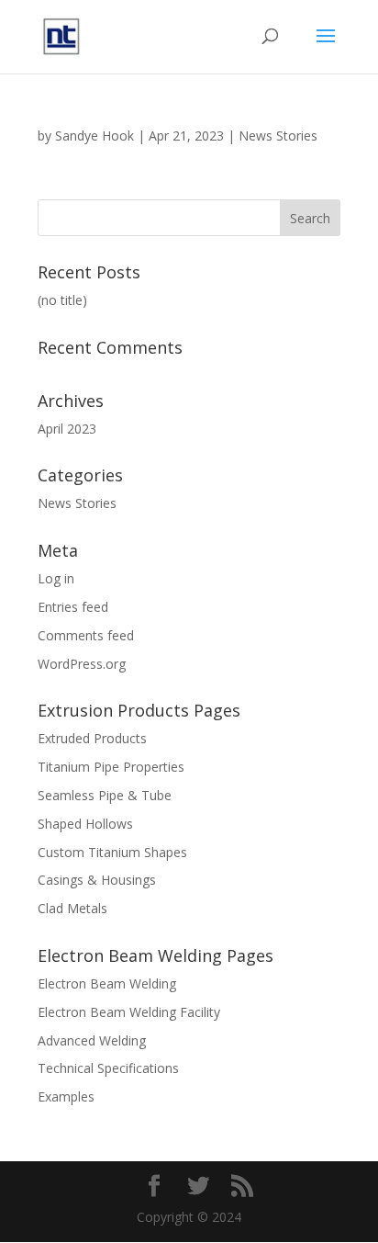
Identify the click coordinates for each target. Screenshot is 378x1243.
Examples (66, 1096)
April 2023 (67, 428)
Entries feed (73, 607)
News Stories (278, 135)
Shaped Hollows (85, 823)
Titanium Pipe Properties (111, 766)
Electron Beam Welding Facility (129, 1012)
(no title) (62, 300)
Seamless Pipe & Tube (105, 795)
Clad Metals (72, 908)
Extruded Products (92, 738)
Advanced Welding (92, 1040)
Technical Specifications (108, 1068)
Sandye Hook (94, 135)
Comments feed (86, 635)
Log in (56, 578)
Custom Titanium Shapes (112, 852)
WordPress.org (82, 663)
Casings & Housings (97, 879)
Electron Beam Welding (107, 983)
